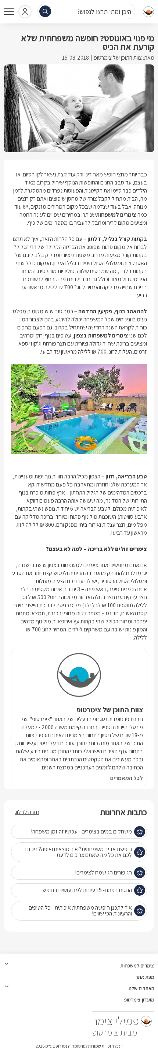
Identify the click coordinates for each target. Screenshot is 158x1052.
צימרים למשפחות (116, 215)
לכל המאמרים (126, 778)
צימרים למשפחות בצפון (101, 335)
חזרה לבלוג (27, 812)
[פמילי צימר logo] (147, 11)
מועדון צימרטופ (139, 999)
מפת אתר (144, 977)
